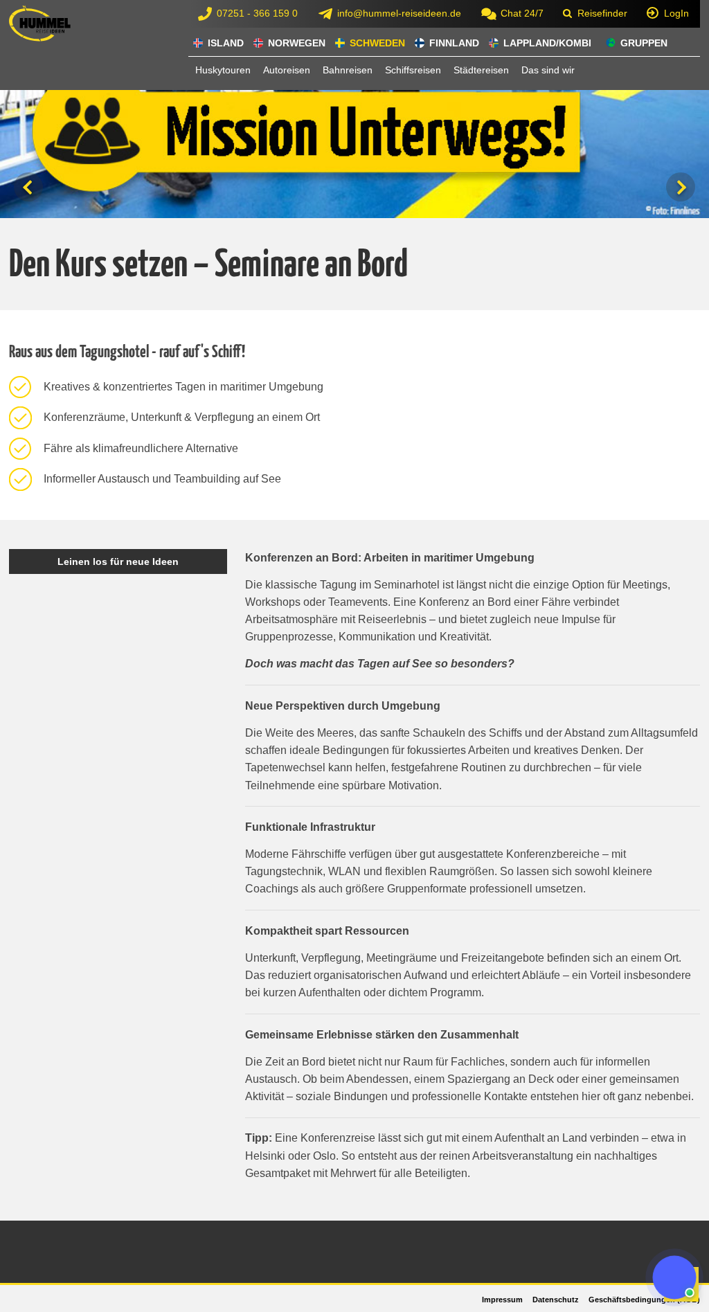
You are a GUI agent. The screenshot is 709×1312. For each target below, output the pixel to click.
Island (226, 42)
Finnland (454, 42)
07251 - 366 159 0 (257, 13)
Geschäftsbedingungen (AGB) (644, 1299)
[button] (674, 1277)
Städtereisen (481, 69)
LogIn (676, 13)
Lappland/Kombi (547, 42)
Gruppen (643, 42)
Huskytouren (223, 69)
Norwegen (296, 42)
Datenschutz (555, 1299)
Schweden (377, 42)
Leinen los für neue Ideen (118, 561)
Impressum (502, 1299)
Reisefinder (602, 13)
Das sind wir (548, 69)
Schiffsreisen (413, 69)
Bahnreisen (348, 69)
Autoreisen (286, 69)
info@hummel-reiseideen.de (399, 13)
